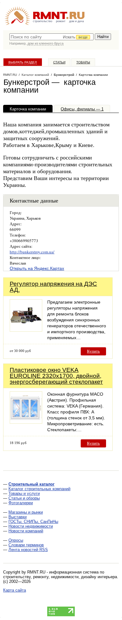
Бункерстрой (64, 74)
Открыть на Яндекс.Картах (37, 268)
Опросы (15, 540)
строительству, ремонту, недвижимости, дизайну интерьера (60, 576)
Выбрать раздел (22, 62)
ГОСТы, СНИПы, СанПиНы (33, 521)
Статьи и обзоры (24, 498)
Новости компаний (25, 531)
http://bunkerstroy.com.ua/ (32, 252)
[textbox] (51, 36)
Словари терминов (26, 545)
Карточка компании (28, 109)
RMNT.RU (10, 74)
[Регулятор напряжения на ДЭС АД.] (26, 330)
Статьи (59, 62)
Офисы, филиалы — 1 (82, 109)
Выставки (17, 517)
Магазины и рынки (25, 512)
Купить (93, 351)
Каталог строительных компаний (39, 488)
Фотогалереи (20, 502)
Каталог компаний (35, 74)
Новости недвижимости (30, 526)
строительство (42, 21)
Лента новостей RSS (28, 549)
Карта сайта (14, 590)
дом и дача (76, 21)
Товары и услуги (24, 493)
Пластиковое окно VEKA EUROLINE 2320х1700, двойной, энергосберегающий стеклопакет (56, 376)
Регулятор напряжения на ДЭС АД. (53, 287)
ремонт (60, 21)
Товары (83, 62)
